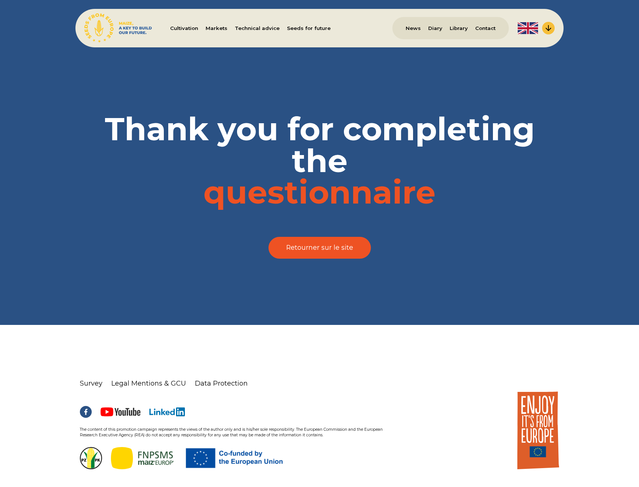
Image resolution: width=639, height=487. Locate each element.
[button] (536, 28)
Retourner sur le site (319, 247)
